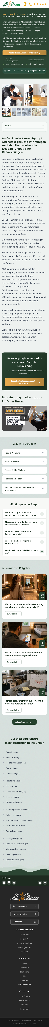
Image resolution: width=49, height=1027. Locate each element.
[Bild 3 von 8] (26, 112)
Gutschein (17, 921)
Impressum (38, 1021)
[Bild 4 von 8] (36, 112)
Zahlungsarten (24, 947)
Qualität (24, 951)
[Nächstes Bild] (42, 94)
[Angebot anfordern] (25, 4)
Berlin (24, 963)
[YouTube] (14, 883)
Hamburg (24, 971)
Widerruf (15, 1021)
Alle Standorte (24, 984)
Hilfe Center (24, 996)
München (24, 967)
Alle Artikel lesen (24, 722)
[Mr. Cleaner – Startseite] (24, 896)
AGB (8, 1021)
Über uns (24, 934)
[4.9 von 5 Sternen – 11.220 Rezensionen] (40, 4)
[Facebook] (4, 883)
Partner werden (20, 914)
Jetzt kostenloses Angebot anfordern (25, 382)
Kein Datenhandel (20, 1024)
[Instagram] (9, 883)
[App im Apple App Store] (40, 883)
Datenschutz (26, 1021)
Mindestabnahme (24, 943)
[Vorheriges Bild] (6, 94)
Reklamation (24, 1000)
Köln (24, 976)
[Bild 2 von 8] (16, 112)
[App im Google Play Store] (45, 883)
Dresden (24, 980)
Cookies (33, 1024)
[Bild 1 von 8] (6, 112)
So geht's (24, 939)
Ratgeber (24, 1009)
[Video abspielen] (24, 418)
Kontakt (24, 1004)
